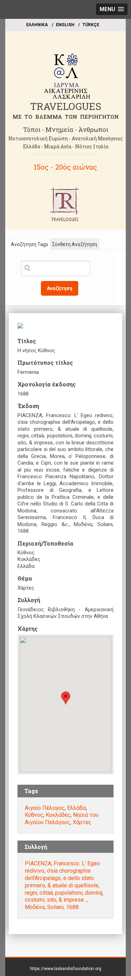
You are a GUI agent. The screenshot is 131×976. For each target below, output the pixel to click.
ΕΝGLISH (65, 24)
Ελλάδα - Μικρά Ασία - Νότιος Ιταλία (65, 146)
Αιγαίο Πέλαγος (45, 808)
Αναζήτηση (59, 288)
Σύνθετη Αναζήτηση (74, 244)
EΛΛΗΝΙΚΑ (37, 24)
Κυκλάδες (58, 815)
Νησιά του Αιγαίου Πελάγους (62, 819)
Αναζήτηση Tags (29, 244)
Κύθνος (34, 815)
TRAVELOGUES (65, 106)
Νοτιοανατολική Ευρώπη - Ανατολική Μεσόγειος (65, 138)
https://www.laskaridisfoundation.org (65, 968)
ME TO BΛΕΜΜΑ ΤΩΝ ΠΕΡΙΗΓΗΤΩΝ (66, 116)
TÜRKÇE (90, 24)
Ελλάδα (76, 808)
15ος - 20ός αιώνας (65, 166)
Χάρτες (82, 822)
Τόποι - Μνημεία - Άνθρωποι (65, 129)
